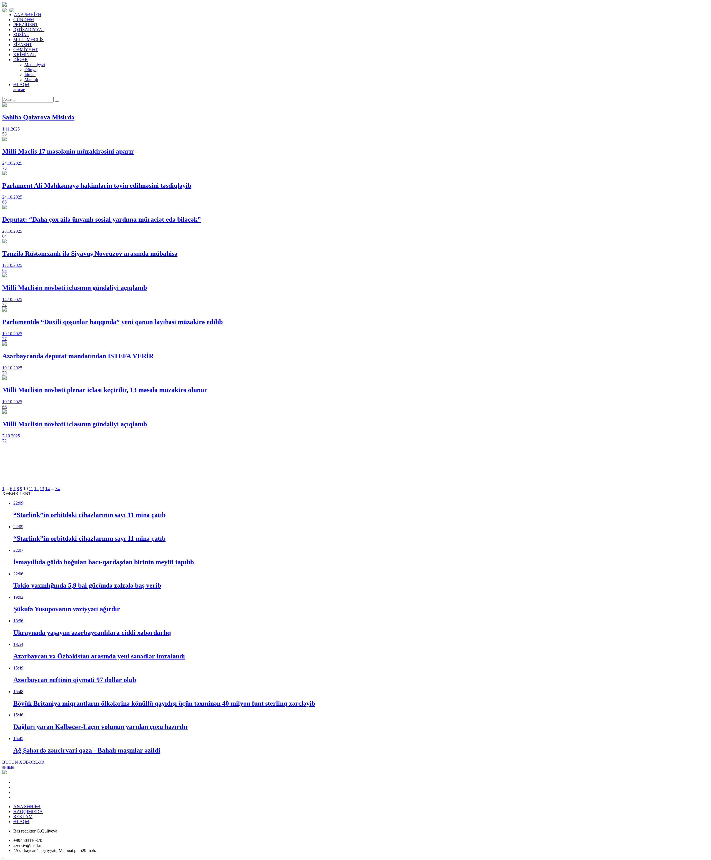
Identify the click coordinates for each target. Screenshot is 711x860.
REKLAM (22, 816)
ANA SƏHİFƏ (27, 14)
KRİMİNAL (24, 54)
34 (57, 488)
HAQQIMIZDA (28, 811)
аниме (19, 89)
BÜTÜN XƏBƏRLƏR (23, 762)
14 (47, 488)
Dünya (30, 69)
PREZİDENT (25, 24)
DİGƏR (20, 59)
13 (42, 488)
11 (31, 488)
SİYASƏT (22, 44)
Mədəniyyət (34, 64)
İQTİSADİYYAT (28, 29)
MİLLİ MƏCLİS (28, 39)
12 (36, 488)
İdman (30, 74)
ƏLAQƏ (21, 84)
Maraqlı (31, 79)
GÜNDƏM (23, 19)
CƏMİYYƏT (25, 49)
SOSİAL (21, 34)
